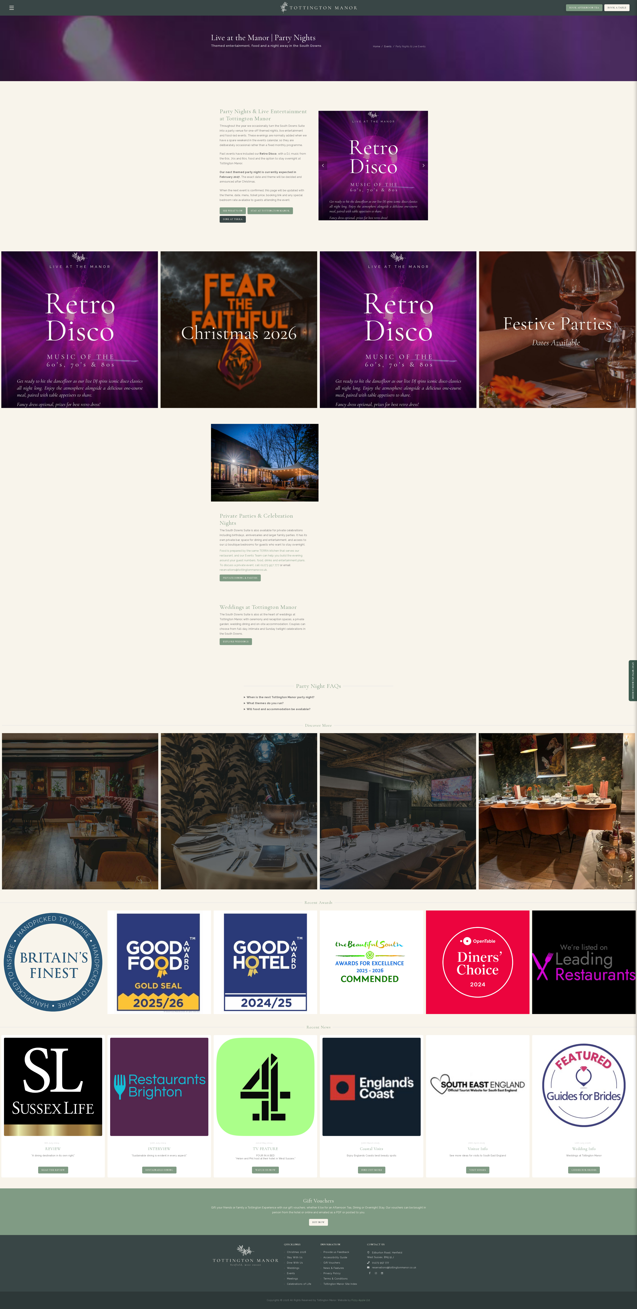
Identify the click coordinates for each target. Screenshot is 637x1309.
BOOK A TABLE (617, 7)
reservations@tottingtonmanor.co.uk (243, 569)
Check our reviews (53, 1170)
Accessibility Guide (335, 1257)
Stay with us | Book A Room (633, 680)
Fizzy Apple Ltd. (361, 1300)
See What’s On (233, 210)
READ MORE (80, 828)
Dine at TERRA (233, 219)
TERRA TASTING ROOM (239, 811)
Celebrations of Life (299, 1284)
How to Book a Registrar (371, 1170)
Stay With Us (295, 1257)
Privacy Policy (332, 1273)
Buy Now (318, 1222)
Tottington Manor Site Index (340, 1284)
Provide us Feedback (336, 1252)
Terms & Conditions (335, 1278)
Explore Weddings (236, 641)
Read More (53, 960)
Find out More (477, 1170)
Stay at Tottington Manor (270, 210)
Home (376, 46)
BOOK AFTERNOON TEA (584, 7)
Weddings (293, 1268)
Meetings (292, 1278)
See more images (159, 1170)
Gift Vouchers (331, 1262)
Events (388, 46)
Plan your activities (265, 1170)
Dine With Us (295, 1262)
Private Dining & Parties (240, 578)
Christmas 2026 (296, 1252)
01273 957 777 (269, 565)
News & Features (333, 1268)
